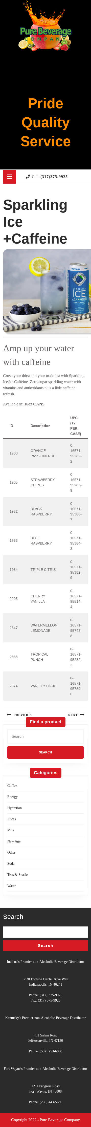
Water (11, 886)
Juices (11, 819)
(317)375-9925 (54, 177)
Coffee (12, 786)
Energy (12, 797)
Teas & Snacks (17, 875)
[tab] (9, 177)
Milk (10, 830)
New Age (13, 841)
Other (11, 852)
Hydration (14, 808)
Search (13, 916)
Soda (10, 863)
